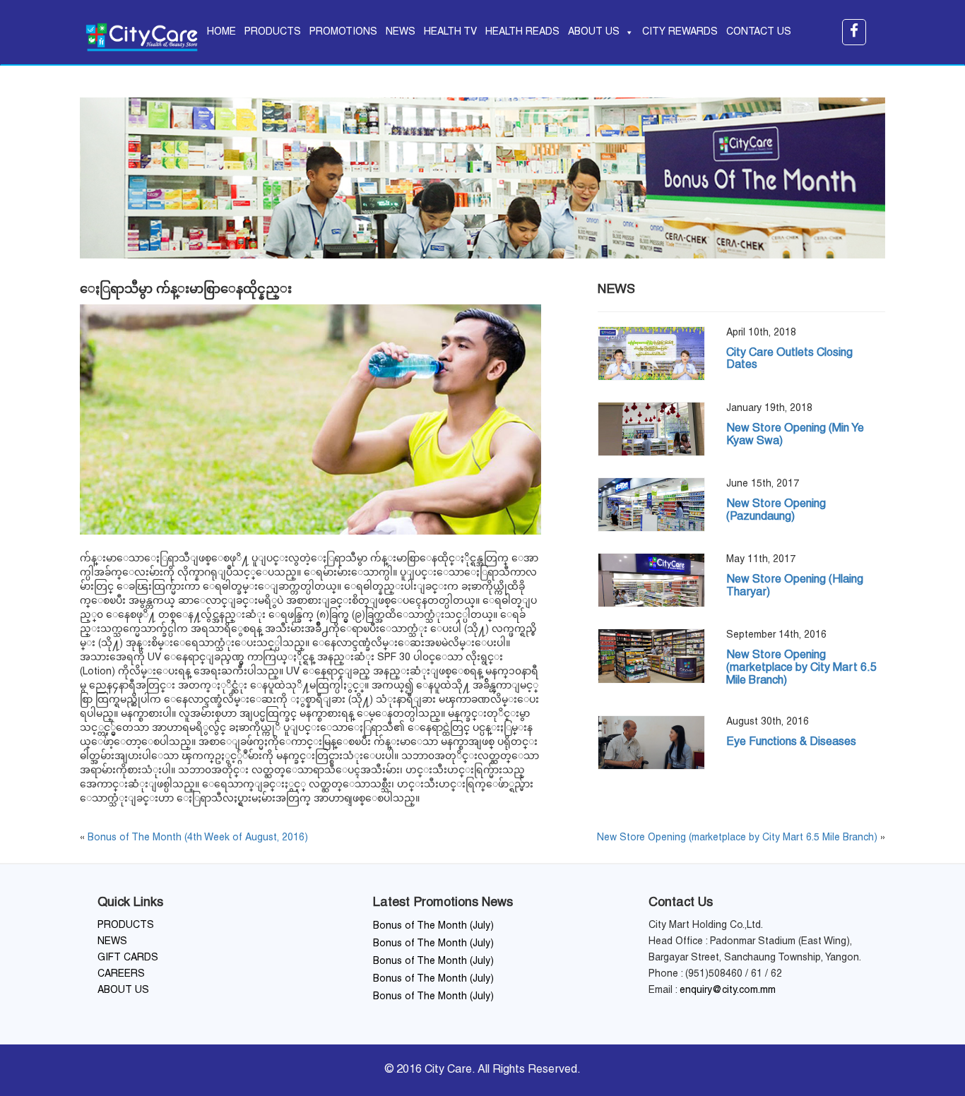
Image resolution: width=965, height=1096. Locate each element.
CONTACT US (758, 32)
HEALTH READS (522, 32)
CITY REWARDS (680, 32)
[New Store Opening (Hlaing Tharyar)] (651, 580)
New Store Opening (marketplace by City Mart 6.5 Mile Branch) (737, 837)
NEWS (400, 32)
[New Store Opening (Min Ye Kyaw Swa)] (651, 429)
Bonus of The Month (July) (433, 926)
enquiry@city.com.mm (728, 990)
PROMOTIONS (343, 32)
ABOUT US (594, 32)
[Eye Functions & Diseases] (651, 742)
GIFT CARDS (127, 958)
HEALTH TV (450, 32)
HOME (221, 32)
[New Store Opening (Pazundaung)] (651, 504)
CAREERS (121, 974)
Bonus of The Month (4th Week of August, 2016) (198, 837)
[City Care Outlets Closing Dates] (651, 353)
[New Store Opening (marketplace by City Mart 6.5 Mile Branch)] (651, 656)
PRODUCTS (272, 32)
